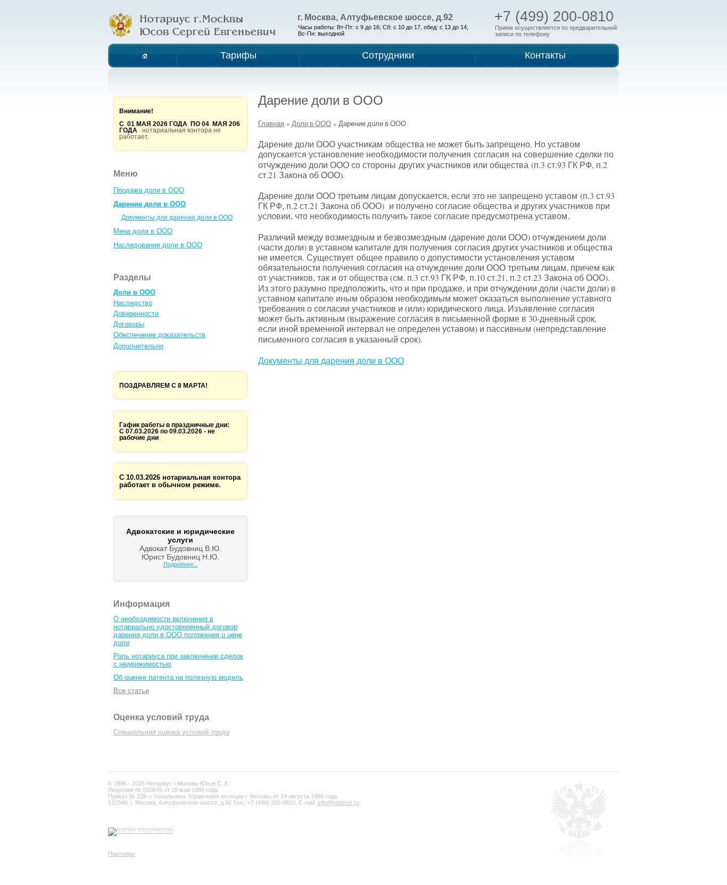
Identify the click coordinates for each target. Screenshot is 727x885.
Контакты (545, 55)
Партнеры (121, 853)
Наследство (132, 303)
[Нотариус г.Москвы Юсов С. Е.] (192, 24)
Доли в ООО (134, 292)
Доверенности (136, 314)
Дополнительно (138, 346)
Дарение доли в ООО (149, 204)
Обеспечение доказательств (159, 335)
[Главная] (145, 56)
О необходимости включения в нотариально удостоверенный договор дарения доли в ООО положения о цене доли (177, 631)
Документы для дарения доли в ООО (177, 217)
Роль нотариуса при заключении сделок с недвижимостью (178, 660)
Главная (271, 123)
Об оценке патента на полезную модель (178, 677)
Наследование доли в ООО (157, 245)
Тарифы (238, 55)
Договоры (128, 324)
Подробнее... (180, 564)
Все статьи (131, 691)
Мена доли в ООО (142, 231)
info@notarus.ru (338, 802)
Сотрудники (388, 55)
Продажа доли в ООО (148, 190)
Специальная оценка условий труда (171, 732)
